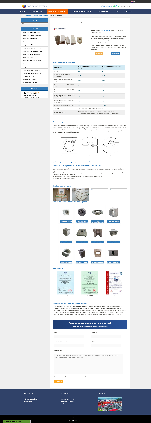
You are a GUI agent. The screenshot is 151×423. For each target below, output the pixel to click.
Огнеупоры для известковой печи (31, 70)
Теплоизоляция (103, 11)
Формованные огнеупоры (56, 11)
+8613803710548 (34, 93)
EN (134, 1)
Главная (22, 11)
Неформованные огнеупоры (81, 11)
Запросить (99, 53)
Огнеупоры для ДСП (28, 45)
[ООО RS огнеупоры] (34, 6)
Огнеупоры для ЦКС (28, 57)
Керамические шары (28, 76)
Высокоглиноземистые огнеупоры (32, 73)
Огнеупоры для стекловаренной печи (32, 63)
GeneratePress (78, 420)
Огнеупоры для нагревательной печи (32, 51)
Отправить (114, 53)
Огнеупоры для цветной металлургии (32, 48)
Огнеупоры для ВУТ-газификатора (32, 60)
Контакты (128, 11)
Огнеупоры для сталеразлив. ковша (32, 41)
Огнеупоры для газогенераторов (31, 54)
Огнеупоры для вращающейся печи (32, 67)
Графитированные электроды (30, 82)
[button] (66, 11)
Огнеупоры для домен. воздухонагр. (32, 35)
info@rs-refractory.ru (106, 6)
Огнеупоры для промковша (30, 38)
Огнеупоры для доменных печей (31, 32)
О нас (117, 11)
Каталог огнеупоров (36, 11)
